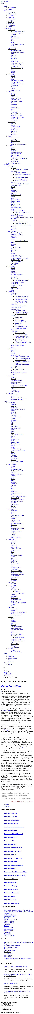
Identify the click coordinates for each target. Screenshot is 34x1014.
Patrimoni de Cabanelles (11, 820)
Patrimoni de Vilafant (10, 882)
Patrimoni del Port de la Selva (13, 858)
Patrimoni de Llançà (10, 896)
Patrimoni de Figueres (10, 837)
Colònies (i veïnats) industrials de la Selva (15, 966)
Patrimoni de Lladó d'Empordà (13, 834)
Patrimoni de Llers (9, 841)
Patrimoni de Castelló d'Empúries (14, 827)
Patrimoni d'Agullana (10, 813)
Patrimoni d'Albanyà (10, 816)
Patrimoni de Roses (10, 868)
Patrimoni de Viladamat (11, 879)
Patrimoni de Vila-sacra (11, 889)
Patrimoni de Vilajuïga (11, 886)
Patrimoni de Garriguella (11, 903)
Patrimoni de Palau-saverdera (13, 847)
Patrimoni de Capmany (11, 823)
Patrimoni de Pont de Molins (12, 851)
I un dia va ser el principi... (11, 983)
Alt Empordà (7, 674)
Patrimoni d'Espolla (10, 899)
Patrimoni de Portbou (10, 861)
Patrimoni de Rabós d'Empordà (13, 865)
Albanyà (6, 675)
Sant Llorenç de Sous (6, 730)
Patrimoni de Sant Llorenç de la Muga (15, 872)
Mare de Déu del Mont (11, 686)
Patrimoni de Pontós (10, 854)
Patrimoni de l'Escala (10, 830)
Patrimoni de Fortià (10, 844)
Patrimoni (7, 672)
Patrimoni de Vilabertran (11, 892)
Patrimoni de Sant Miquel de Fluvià (14, 875)
